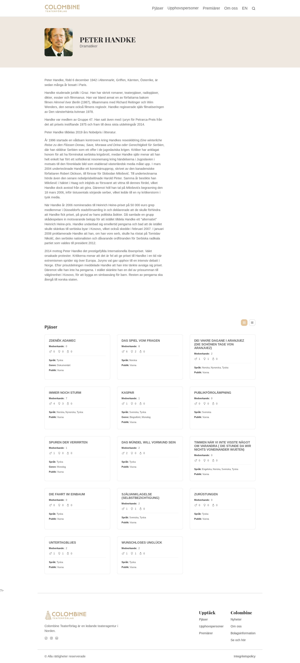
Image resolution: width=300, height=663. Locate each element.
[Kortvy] (244, 322)
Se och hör (238, 640)
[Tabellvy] (252, 322)
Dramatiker (89, 46)
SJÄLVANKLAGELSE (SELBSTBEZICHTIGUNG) (140, 496)
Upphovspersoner (183, 8)
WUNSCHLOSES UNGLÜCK (142, 542)
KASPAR (128, 392)
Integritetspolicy (244, 656)
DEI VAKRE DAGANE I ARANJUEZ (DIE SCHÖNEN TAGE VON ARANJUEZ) (219, 344)
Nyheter (236, 619)
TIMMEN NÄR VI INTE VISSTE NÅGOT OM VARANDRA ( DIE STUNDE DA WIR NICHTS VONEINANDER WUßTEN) (222, 446)
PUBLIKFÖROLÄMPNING (212, 392)
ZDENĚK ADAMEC (62, 340)
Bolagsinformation (243, 633)
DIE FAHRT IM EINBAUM (67, 494)
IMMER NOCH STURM (65, 392)
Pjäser (157, 8)
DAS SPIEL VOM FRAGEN (141, 340)
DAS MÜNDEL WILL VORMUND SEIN (149, 442)
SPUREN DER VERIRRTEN (68, 442)
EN (245, 8)
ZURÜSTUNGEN (206, 494)
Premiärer (211, 8)
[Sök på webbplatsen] (253, 8)
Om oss (231, 8)
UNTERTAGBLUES (62, 542)
